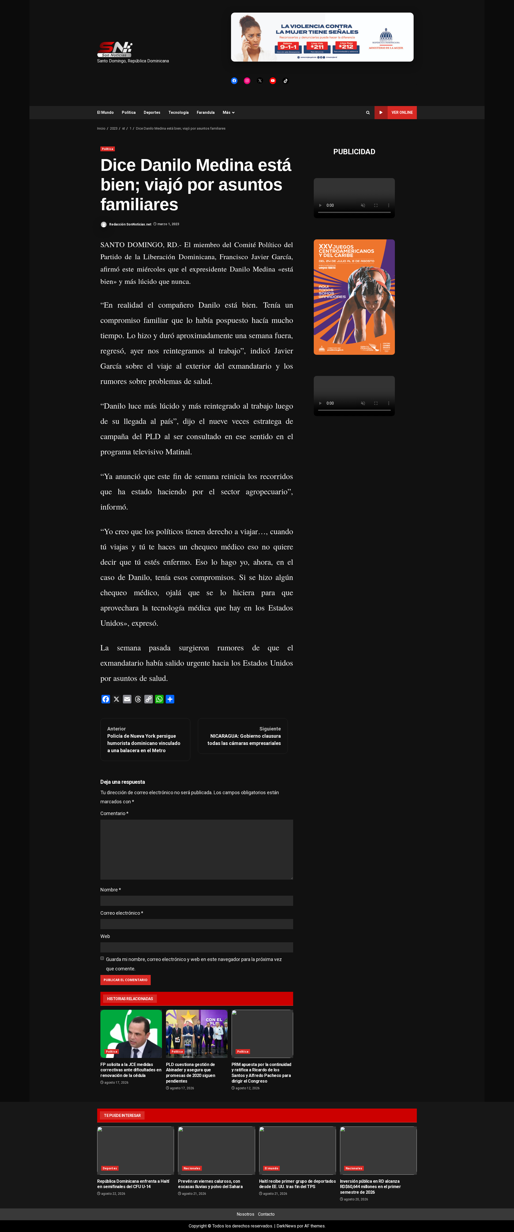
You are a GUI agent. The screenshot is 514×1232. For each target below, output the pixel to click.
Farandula (206, 112)
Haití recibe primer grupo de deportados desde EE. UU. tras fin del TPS (297, 1150)
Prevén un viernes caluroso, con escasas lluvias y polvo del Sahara (216, 1150)
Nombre (110, 889)
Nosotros (245, 1214)
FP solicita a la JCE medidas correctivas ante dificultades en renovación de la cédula (131, 1034)
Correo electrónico (121, 913)
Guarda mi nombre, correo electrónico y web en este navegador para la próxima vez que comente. (194, 963)
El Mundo (105, 112)
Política (129, 112)
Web (105, 936)
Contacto (266, 1214)
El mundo (271, 1168)
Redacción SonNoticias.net (129, 224)
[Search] (368, 112)
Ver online (402, 112)
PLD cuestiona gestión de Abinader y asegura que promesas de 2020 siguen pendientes (197, 1034)
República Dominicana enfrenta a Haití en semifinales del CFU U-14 (135, 1150)
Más (226, 112)
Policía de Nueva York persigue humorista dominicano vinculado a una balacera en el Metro (143, 739)
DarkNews (286, 1226)
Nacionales (192, 1168)
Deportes (152, 112)
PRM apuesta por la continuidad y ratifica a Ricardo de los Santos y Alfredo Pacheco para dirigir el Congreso (262, 1034)
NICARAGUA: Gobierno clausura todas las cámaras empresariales (244, 736)
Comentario (114, 813)
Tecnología (178, 112)
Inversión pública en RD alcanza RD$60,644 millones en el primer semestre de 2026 (378, 1150)
